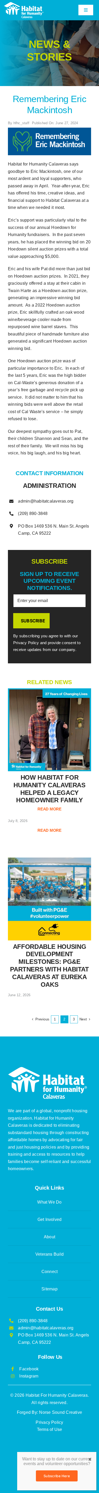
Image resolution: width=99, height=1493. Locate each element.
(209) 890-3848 (33, 513)
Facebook (29, 1369)
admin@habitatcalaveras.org (45, 501)
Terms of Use (49, 1429)
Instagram (28, 1376)
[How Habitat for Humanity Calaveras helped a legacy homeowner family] (49, 729)
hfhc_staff (21, 123)
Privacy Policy (49, 1422)
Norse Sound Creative (60, 1412)
